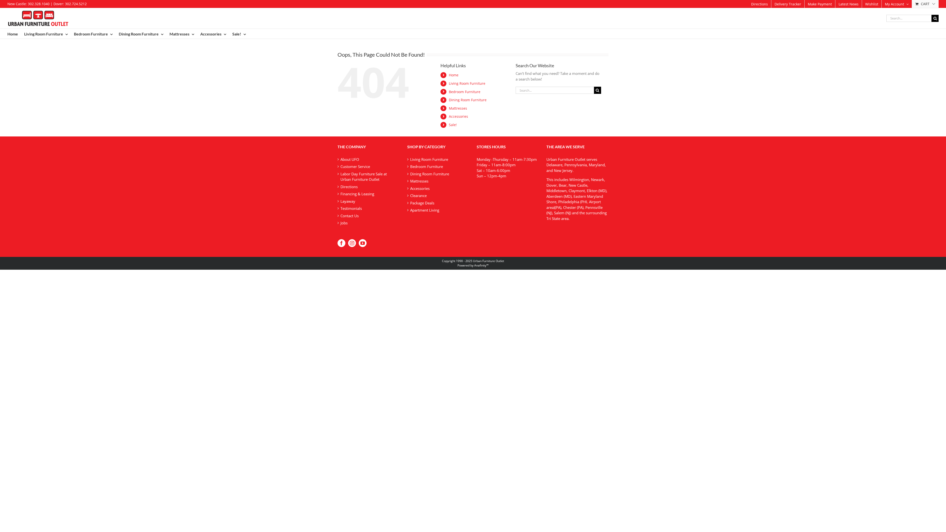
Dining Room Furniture (468, 100)
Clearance (418, 195)
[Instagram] (352, 243)
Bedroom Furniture (464, 91)
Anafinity (480, 265)
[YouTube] (363, 243)
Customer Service (355, 166)
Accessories (458, 116)
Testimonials (351, 208)
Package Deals (422, 202)
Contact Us (349, 215)
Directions (349, 186)
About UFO (349, 159)
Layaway (347, 201)
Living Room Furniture (467, 83)
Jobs (344, 222)
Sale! (453, 124)
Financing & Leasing (357, 193)
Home (453, 75)
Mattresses (458, 108)
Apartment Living (424, 210)
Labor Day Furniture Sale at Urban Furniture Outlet (363, 176)
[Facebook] (341, 243)
